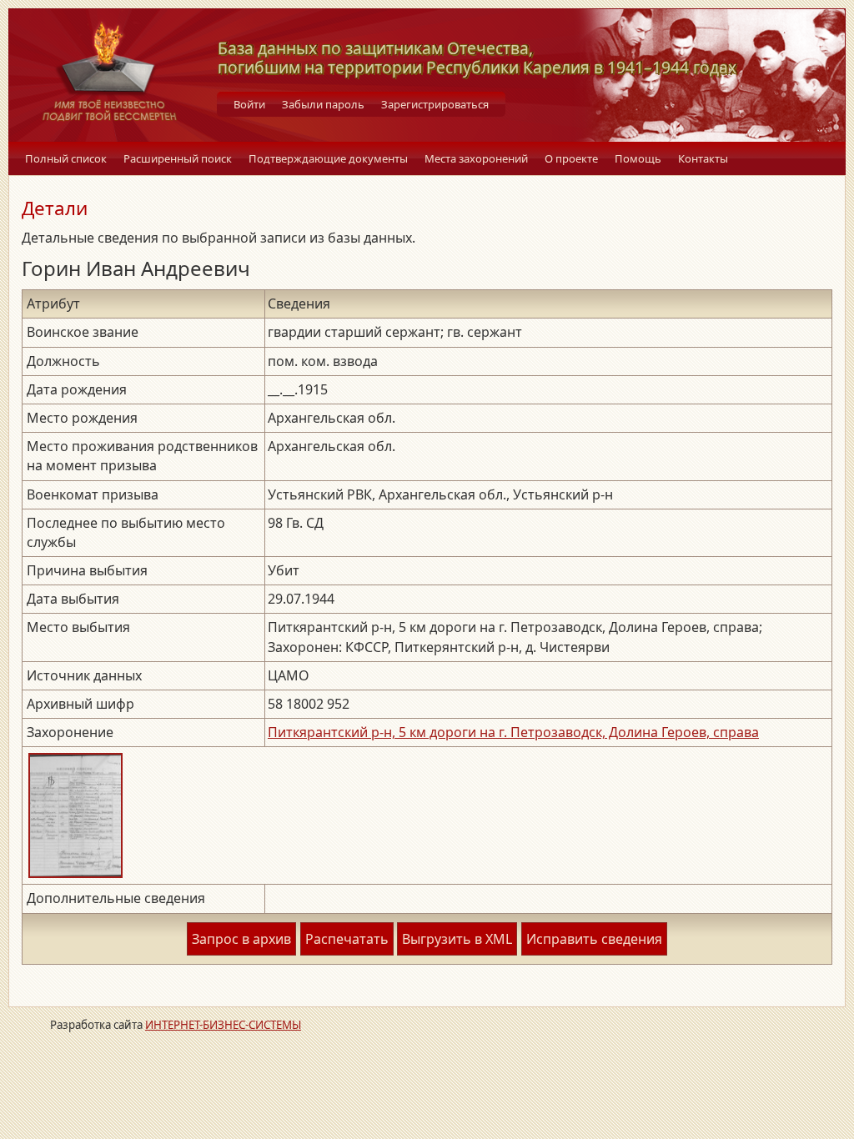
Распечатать (347, 939)
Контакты (703, 158)
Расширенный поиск (177, 158)
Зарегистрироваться (435, 104)
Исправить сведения (594, 939)
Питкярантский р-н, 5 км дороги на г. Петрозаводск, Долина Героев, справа (513, 732)
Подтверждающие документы (328, 158)
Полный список (66, 158)
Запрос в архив (241, 939)
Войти (249, 104)
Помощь (638, 158)
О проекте (571, 158)
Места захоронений (476, 158)
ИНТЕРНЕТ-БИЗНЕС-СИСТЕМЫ (223, 1024)
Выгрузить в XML (457, 939)
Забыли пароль (323, 104)
